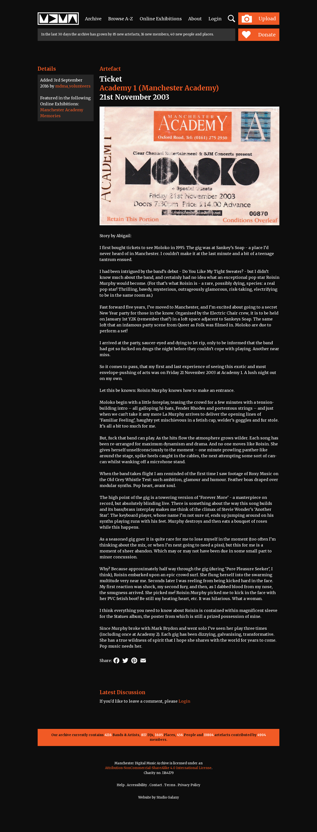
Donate (267, 35)
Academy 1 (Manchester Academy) (159, 88)
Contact (155, 785)
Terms (169, 785)
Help (121, 785)
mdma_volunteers (73, 86)
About (195, 19)
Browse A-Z (120, 19)
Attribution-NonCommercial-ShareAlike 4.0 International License (158, 768)
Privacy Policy (189, 785)
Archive (93, 19)
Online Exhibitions (161, 19)
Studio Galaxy (168, 797)
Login (215, 19)
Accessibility (137, 785)
